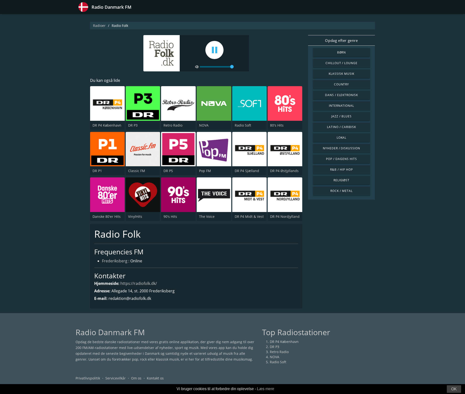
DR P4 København (107, 125)
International (341, 106)
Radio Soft (243, 125)
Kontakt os (155, 378)
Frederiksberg (114, 261)
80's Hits (277, 125)
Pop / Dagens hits (341, 159)
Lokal (342, 138)
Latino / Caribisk (341, 127)
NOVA (204, 125)
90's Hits (170, 216)
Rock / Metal (341, 191)
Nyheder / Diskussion (341, 148)
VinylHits (135, 216)
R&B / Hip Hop (341, 169)
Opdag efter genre (341, 40)
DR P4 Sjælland (247, 170)
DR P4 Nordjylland (285, 216)
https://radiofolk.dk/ (138, 283)
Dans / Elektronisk (341, 95)
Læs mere (265, 389)
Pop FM (205, 170)
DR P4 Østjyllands (284, 170)
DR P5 (168, 170)
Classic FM (136, 170)
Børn (341, 52)
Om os (136, 378)
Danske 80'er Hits (107, 216)
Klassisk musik (341, 74)
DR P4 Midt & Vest (249, 216)
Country (341, 84)
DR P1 (97, 170)
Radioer (99, 25)
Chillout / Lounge (341, 63)
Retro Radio (172, 125)
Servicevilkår (115, 378)
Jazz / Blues (341, 116)
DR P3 (133, 125)
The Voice (207, 216)
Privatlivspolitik (88, 378)
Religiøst (341, 180)
